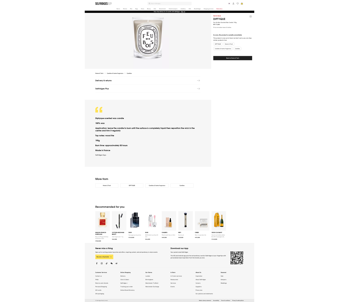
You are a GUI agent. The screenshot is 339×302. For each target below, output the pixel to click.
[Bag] (242, 3)
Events (173, 286)
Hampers (223, 279)
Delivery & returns (103, 80)
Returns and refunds (101, 283)
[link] (102, 237)
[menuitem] (118, 9)
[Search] (149, 3)
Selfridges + (124, 283)
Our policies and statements (204, 293)
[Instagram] (101, 264)
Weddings (224, 283)
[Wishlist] (237, 3)
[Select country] (229, 3)
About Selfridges (201, 279)
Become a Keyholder (103, 257)
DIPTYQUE (219, 19)
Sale (222, 276)
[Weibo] (116, 264)
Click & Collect (124, 279)
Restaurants (174, 279)
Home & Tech (99, 73)
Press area (199, 290)
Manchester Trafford (151, 283)
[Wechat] (111, 264)
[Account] (233, 3)
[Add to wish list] (250, 16)
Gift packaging (99, 293)
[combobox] (171, 3)
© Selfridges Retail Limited (101, 300)
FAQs (97, 279)
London (147, 276)
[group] (160, 227)
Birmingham (149, 279)
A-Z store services (176, 276)
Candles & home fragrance (115, 73)
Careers (198, 283)
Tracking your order (126, 286)
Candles (129, 73)
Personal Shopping (101, 286)
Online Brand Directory (127, 290)
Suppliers (199, 286)
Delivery (122, 276)
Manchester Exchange (152, 286)
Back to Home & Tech (232, 58)
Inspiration (199, 276)
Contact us (98, 276)
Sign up (183, 11)
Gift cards (98, 290)
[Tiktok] (106, 264)
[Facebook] (96, 264)
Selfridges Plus (102, 88)
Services (173, 283)
